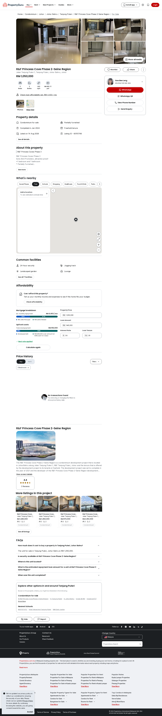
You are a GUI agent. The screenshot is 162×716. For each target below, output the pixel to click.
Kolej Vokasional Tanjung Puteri (40, 609)
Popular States (118, 674)
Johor (41, 14)
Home (20, 14)
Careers (22, 642)
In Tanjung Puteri (56, 599)
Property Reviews (26, 677)
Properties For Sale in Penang (61, 680)
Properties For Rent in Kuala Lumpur (94, 683)
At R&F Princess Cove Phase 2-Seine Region (33, 599)
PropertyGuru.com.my (27, 661)
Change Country (108, 633)
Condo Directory (25, 680)
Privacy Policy (28, 701)
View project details (24, 474)
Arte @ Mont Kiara (118, 702)
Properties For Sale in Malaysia (61, 677)
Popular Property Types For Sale (63, 693)
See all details (23, 139)
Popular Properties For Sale (61, 674)
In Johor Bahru (69, 599)
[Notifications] (148, 5)
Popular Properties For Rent (92, 674)
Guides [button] (61, 5)
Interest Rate (65, 330)
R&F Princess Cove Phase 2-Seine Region (91, 14)
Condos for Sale (56, 699)
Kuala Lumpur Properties (121, 677)
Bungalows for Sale (57, 702)
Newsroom (46, 636)
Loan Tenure (87, 330)
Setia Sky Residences (119, 696)
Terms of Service (43, 712)
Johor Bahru (52, 14)
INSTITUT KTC (22, 609)
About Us (23, 636)
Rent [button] (36, 5)
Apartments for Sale (57, 696)
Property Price (66, 310)
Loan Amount (65, 320)
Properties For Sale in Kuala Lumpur (63, 683)
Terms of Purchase (69, 712)
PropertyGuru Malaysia (29, 674)
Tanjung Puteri (66, 14)
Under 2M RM (80, 599)
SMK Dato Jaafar (59, 609)
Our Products (24, 639)
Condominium (30, 14)
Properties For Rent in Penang (92, 680)
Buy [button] (28, 5)
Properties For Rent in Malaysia (92, 677)
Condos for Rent (87, 699)
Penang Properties (118, 683)
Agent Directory (25, 683)
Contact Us (46, 633)
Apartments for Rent (88, 696)
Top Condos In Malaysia (121, 693)
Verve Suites (116, 699)
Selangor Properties (119, 680)
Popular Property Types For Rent (94, 693)
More (69, 5)
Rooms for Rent (86, 702)
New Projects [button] (48, 5)
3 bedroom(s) (92, 599)
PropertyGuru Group (28, 633)
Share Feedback (47, 639)
